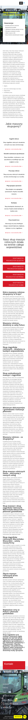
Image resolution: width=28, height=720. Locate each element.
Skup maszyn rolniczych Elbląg (15, 267)
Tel (24, 716)
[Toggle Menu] (21, 3)
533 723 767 (11, 678)
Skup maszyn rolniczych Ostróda (15, 276)
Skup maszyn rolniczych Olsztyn (15, 259)
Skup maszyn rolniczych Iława (16, 284)
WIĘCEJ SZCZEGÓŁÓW (13, 149)
